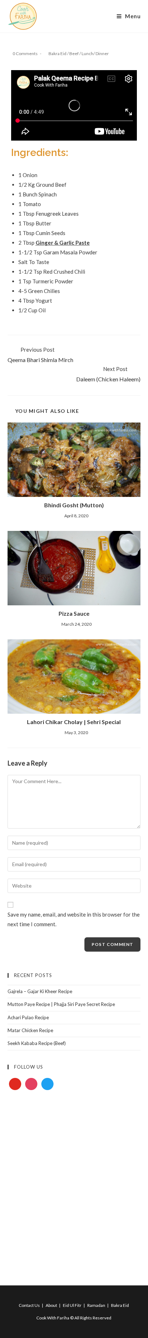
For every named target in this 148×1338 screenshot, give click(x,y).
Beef (74, 53)
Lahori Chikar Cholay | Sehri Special (74, 721)
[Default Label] (15, 1083)
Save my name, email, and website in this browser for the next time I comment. (74, 919)
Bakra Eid (57, 53)
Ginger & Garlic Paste (63, 242)
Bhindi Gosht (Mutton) (74, 505)
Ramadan (96, 1305)
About (51, 1305)
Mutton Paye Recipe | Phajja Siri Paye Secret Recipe (61, 1004)
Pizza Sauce (74, 613)
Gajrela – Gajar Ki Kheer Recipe (40, 991)
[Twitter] (47, 1083)
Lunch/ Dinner (95, 53)
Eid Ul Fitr (72, 1305)
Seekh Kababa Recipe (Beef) (37, 1043)
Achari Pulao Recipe (28, 1017)
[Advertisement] (74, 1179)
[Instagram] (31, 1083)
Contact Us (29, 1305)
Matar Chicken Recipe (30, 1030)
